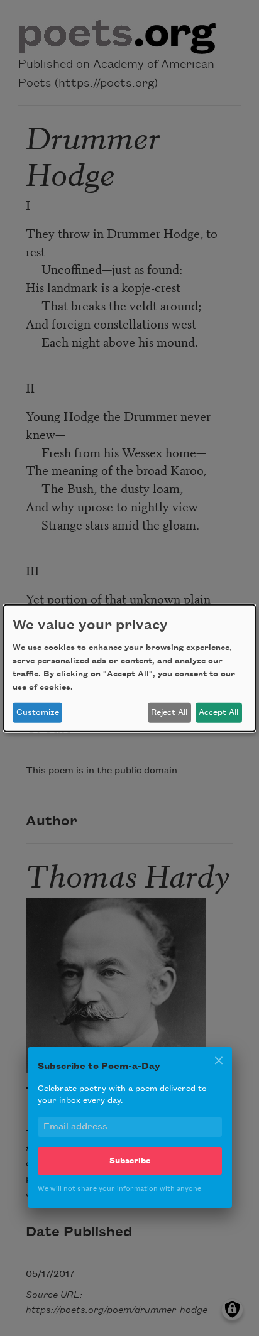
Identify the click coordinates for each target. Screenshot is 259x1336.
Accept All (218, 712)
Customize (37, 712)
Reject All (169, 712)
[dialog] (129, 667)
